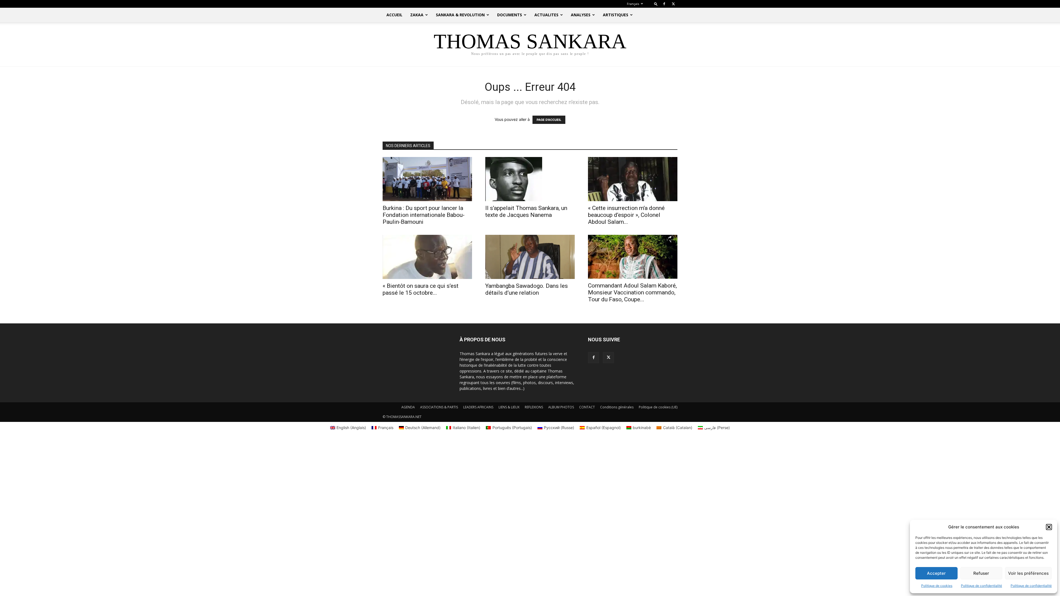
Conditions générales (617, 407)
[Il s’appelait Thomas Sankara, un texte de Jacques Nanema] (530, 179)
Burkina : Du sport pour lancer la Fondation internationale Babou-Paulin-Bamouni (424, 215)
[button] (1049, 527)
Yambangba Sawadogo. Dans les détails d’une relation (526, 289)
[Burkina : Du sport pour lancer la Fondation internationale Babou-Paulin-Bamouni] (427, 179)
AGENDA (408, 407)
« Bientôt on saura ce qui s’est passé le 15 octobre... (421, 289)
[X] (673, 4)
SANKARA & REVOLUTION (460, 14)
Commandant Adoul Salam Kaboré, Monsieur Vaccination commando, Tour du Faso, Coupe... (632, 292)
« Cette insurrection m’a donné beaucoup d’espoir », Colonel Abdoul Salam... (626, 215)
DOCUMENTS (509, 14)
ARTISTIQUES (615, 14)
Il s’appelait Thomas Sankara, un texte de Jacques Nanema (526, 211)
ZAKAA (416, 14)
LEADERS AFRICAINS (478, 407)
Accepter (936, 573)
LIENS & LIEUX (509, 407)
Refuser (981, 573)
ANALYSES (580, 14)
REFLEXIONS (534, 407)
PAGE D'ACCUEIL (549, 120)
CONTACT (587, 407)
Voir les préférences (1028, 573)
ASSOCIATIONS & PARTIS (439, 407)
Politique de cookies (936, 586)
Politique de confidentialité (981, 586)
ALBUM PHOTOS (561, 407)
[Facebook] (664, 4)
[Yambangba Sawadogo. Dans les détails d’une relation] (530, 257)
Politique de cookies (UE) (658, 407)
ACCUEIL (394, 14)
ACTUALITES (546, 14)
